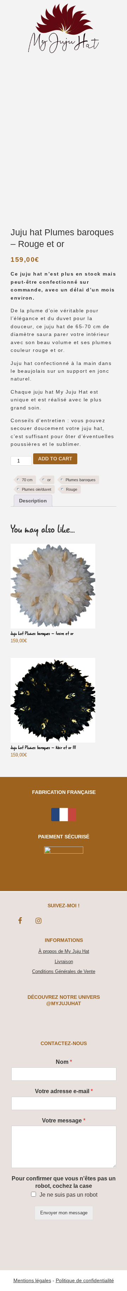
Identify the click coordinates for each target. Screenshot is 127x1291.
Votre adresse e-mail (64, 1091)
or (49, 480)
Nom (64, 1062)
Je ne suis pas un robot (68, 1195)
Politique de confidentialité (85, 1280)
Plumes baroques (81, 480)
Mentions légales (32, 1280)
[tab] (33, 501)
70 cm (27, 480)
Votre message (63, 1121)
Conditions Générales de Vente (63, 971)
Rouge (71, 489)
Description (33, 500)
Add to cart (55, 458)
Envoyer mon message (63, 1212)
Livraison (64, 961)
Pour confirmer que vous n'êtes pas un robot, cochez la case (64, 1182)
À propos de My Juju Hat (63, 951)
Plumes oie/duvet (36, 489)
